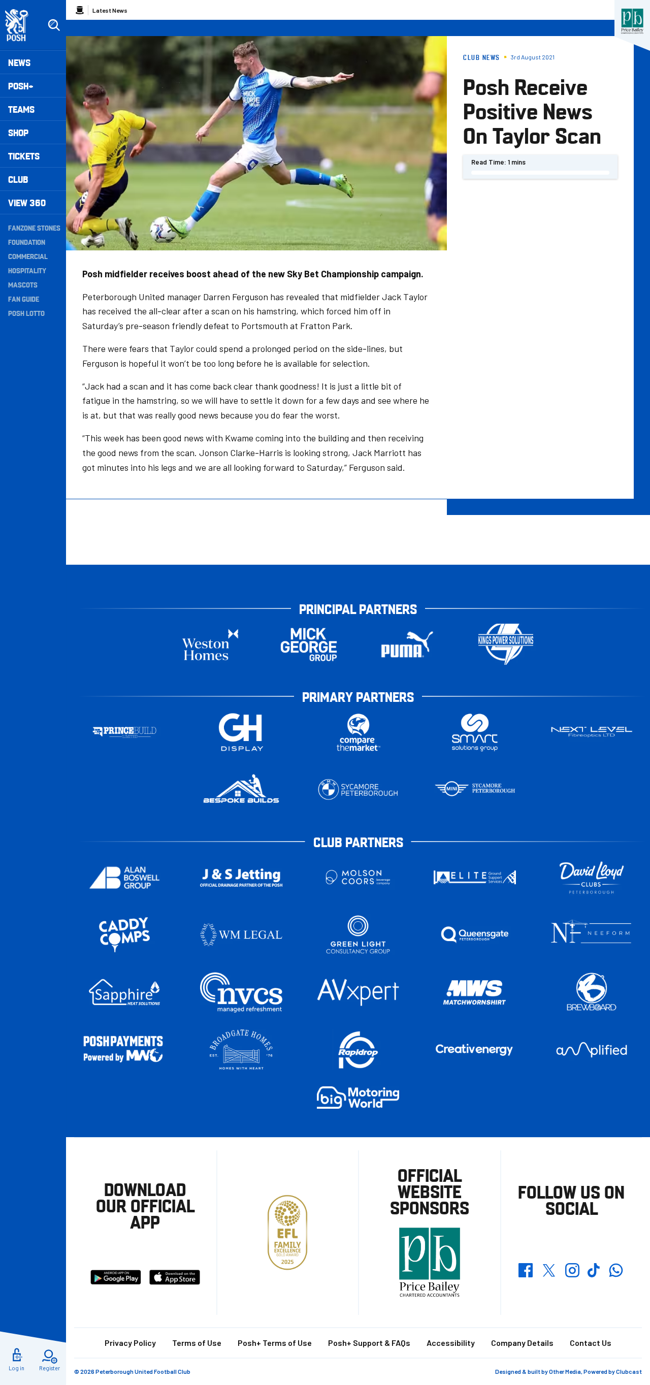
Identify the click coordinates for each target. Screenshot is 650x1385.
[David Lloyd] (591, 877)
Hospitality (27, 270)
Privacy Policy (130, 1342)
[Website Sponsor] (632, 21)
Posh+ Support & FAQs (369, 1342)
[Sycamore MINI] (475, 789)
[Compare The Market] (358, 732)
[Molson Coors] (358, 877)
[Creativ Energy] (475, 1050)
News (19, 62)
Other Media (565, 1371)
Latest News (109, 10)
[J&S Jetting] (241, 877)
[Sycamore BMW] (358, 789)
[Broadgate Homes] (241, 1049)
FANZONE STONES (34, 227)
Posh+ (21, 85)
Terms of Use (196, 1342)
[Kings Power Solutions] (506, 644)
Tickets (24, 155)
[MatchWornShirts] (475, 992)
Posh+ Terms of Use (275, 1342)
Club (18, 179)
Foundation (26, 242)
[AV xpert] (358, 992)
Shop (18, 132)
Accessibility (451, 1342)
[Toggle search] (54, 25)
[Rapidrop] (358, 1049)
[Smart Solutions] (475, 732)
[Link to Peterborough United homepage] (21, 25)
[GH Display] (241, 732)
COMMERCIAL (28, 256)
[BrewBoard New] (591, 992)
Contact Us (590, 1342)
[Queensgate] (475, 934)
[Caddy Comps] (124, 934)
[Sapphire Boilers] (124, 992)
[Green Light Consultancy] (358, 934)
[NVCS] (241, 992)
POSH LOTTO (26, 313)
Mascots (23, 284)
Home (79, 10)
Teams (21, 109)
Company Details (522, 1342)
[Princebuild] (124, 732)
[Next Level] (591, 732)
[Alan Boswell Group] (124, 877)
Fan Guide (23, 299)
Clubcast (629, 1371)
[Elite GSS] (475, 877)
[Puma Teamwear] (407, 644)
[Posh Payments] (124, 1050)
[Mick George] (309, 644)
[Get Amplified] (591, 1049)
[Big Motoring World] (358, 1097)
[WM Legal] (241, 934)
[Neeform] (591, 934)
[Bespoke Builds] (241, 789)
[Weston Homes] (210, 644)
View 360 (27, 202)
